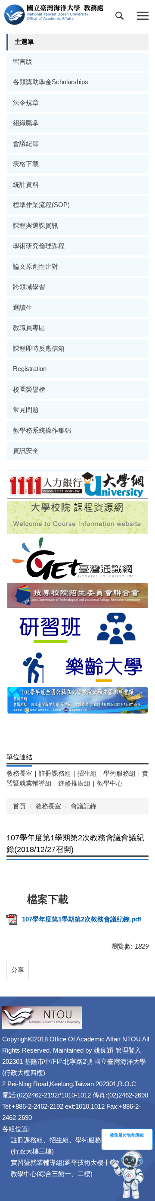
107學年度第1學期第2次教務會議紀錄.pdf (81, 919)
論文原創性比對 (35, 266)
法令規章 (26, 102)
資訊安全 (26, 450)
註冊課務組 (55, 773)
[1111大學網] (77, 484)
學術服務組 (119, 773)
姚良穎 (103, 1050)
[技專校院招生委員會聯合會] (77, 594)
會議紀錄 (26, 143)
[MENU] (143, 16)
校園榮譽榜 (29, 389)
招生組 (87, 773)
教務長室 (19, 773)
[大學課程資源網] (77, 516)
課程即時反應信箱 (39, 348)
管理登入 (128, 1050)
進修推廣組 (74, 783)
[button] (121, 18)
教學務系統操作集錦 (42, 430)
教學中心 (110, 783)
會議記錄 (83, 806)
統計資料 (26, 184)
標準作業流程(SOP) (41, 204)
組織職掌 (26, 122)
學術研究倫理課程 (39, 245)
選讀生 (22, 307)
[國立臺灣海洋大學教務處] (54, 14)
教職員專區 (29, 327)
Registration (29, 368)
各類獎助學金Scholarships (50, 81)
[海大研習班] (77, 627)
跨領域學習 (29, 286)
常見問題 (26, 409)
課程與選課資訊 (35, 225)
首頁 (19, 806)
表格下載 (26, 163)
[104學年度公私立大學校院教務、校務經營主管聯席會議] (77, 699)
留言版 (22, 61)
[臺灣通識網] (77, 557)
